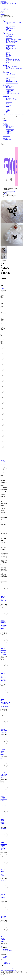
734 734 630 (5, 193)
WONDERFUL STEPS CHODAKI (13, 60)
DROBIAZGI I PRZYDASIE (12, 83)
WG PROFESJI (6, 125)
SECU (7, 53)
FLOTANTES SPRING (11, 42)
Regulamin (5, 949)
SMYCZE (8, 80)
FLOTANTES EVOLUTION (12, 41)
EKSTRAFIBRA (9, 103)
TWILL (7, 106)
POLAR (7, 112)
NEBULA (8, 49)
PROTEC (8, 52)
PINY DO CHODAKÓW (11, 81)
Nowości (5, 137)
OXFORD (8, 110)
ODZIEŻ (5, 120)
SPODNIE (8, 27)
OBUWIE (5, 122)
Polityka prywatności (7, 950)
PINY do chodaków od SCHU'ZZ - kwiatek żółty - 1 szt (4, 677)
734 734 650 (3, 1)
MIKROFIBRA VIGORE (11, 100)
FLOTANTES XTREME (11, 43)
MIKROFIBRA (9, 102)
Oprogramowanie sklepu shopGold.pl (8, 970)
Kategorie (3, 118)
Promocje (5, 138)
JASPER (7, 109)
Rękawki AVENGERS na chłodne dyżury (4, 775)
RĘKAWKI (8, 30)
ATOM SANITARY (10, 34)
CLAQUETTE (9, 36)
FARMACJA (8, 91)
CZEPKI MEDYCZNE (11, 28)
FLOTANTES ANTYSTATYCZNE (13, 39)
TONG (7, 58)
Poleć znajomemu (3, 462)
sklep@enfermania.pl (5, 2)
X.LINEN (8, 104)
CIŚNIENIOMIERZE (10, 74)
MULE (7, 47)
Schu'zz (2, 288)
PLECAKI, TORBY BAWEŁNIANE (14, 68)
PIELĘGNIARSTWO (10, 86)
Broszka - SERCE (3, 917)
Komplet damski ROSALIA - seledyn (4, 752)
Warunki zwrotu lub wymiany (9, 967)
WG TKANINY (6, 136)
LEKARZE (8, 87)
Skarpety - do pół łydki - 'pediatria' (4, 731)
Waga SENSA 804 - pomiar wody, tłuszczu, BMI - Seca (4, 846)
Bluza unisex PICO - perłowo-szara (3, 822)
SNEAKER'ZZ (9, 55)
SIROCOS (8, 54)
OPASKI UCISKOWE (10, 77)
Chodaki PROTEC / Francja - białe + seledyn (3, 872)
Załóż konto (5, 9)
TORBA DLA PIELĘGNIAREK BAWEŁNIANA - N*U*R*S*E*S (5, 703)
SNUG (7, 62)
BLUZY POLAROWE (10, 26)
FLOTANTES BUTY (10, 40)
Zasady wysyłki (6, 963)
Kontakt (2, 144)
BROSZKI (8, 79)
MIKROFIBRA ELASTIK (11, 99)
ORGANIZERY (9, 69)
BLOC (7, 35)
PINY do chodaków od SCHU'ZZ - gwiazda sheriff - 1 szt (4, 625)
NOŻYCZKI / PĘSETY (11, 75)
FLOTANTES (9, 38)
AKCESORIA (6, 124)
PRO (7, 51)
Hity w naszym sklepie (8, 140)
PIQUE (7, 108)
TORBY (5, 123)
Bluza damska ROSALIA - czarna (4, 798)
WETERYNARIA (9, 90)
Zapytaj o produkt (2, 461)
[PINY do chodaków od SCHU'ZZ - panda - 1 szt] (12, 222)
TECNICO (8, 56)
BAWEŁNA (8, 105)
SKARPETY (8, 29)
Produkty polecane (7, 139)
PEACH (7, 111)
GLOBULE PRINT (10, 46)
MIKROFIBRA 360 (10, 98)
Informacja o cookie (7, 951)
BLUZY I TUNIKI (10, 24)
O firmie (5, 956)
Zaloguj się (5, 8)
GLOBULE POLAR (10, 45)
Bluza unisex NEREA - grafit (3, 939)
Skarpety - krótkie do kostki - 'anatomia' (3, 896)
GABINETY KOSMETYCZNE (12, 93)
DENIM (7, 97)
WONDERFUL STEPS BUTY (12, 59)
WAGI (7, 78)
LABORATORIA (9, 92)
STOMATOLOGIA (10, 89)
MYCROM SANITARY (11, 48)
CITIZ (7, 61)
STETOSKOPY (9, 73)
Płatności (5, 962)
